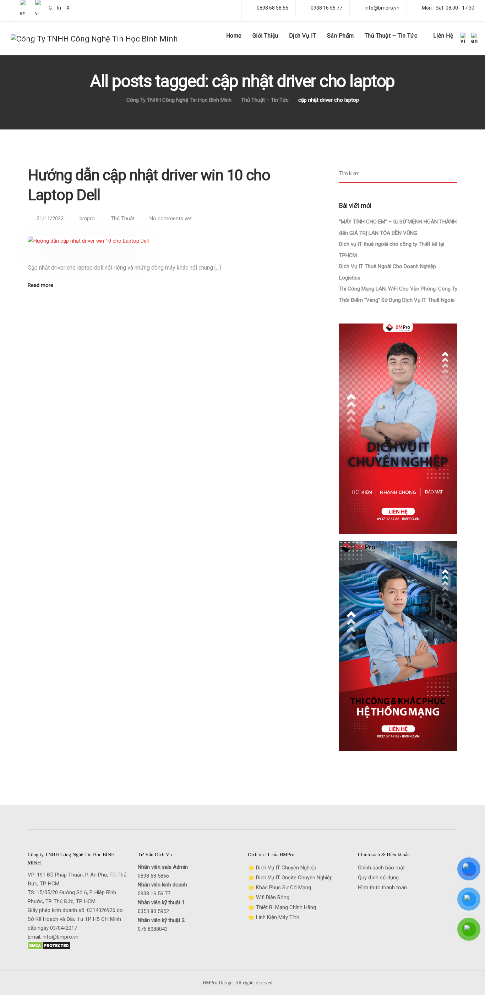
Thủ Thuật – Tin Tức (391, 35)
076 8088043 (153, 929)
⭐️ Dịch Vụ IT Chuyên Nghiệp (282, 867)
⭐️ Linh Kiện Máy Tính (273, 917)
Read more (40, 285)
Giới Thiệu (265, 35)
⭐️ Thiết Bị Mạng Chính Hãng (282, 907)
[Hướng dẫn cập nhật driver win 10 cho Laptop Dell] (88, 249)
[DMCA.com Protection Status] (49, 951)
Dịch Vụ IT (302, 35)
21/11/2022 (51, 218)
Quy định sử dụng (378, 877)
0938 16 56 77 (154, 893)
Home (234, 35)
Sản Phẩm (340, 35)
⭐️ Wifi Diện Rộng (268, 897)
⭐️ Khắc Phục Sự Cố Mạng (279, 887)
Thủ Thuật (123, 218)
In (59, 8)
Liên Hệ (443, 35)
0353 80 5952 (153, 911)
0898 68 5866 (153, 876)
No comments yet (170, 218)
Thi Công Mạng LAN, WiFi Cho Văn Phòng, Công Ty (398, 289)
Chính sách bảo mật (381, 867)
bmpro (87, 218)
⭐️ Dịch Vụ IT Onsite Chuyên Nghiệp (290, 877)
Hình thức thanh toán (382, 887)
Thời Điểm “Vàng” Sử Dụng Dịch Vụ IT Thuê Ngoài (396, 300)
